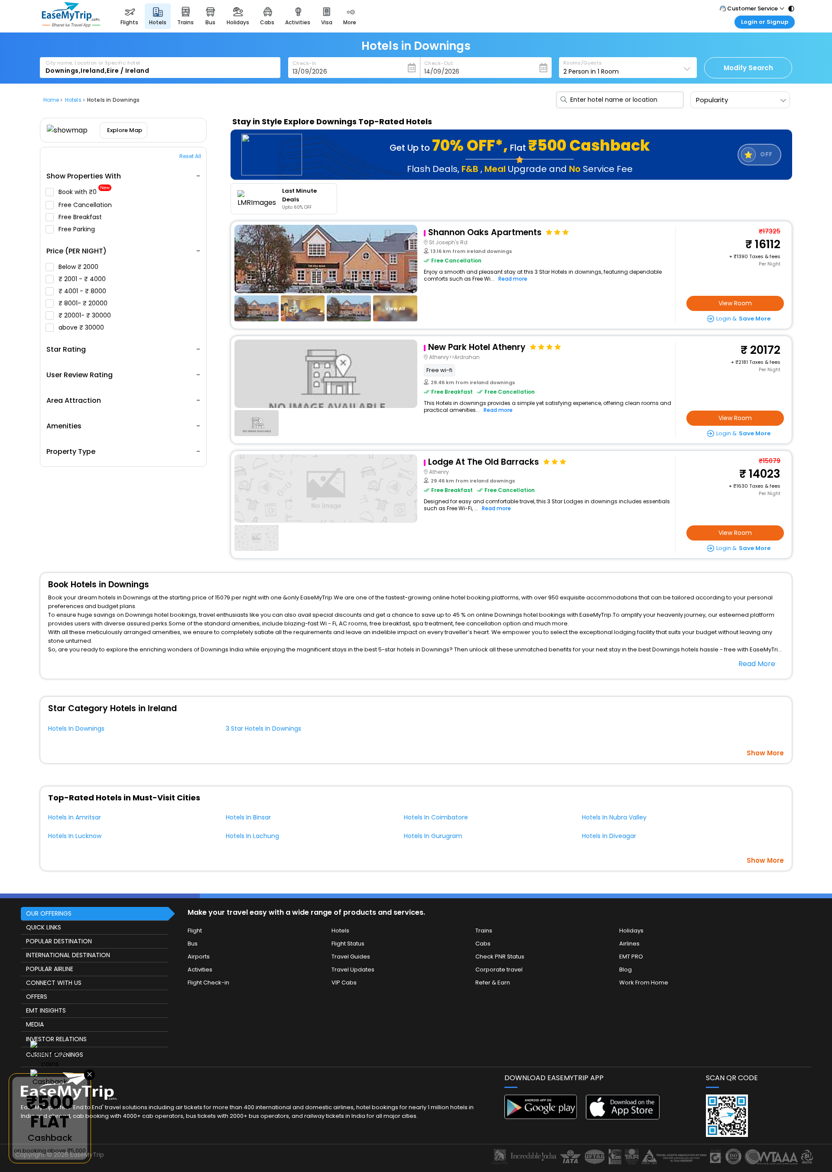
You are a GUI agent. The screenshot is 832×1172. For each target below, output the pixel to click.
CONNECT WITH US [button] (53, 982)
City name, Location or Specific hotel (93, 63)
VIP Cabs (344, 982)
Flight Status (348, 943)
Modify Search (748, 67)
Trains (483, 930)
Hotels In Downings (76, 728)
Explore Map (124, 130)
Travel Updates (353, 969)
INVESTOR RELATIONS (56, 1039)
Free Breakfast (81, 217)
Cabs (483, 943)
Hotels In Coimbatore (436, 817)
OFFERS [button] (36, 996)
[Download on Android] (541, 1117)
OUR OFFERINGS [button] (49, 913)
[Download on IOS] (623, 1117)
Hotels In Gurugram (433, 836)
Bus (193, 943)
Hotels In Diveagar (609, 836)
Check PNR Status (499, 956)
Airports (199, 956)
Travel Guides (351, 956)
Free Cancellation (86, 205)
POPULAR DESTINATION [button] (59, 941)
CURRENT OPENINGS (54, 1054)
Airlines (629, 943)
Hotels (340, 930)
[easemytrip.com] (71, 25)
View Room (735, 303)
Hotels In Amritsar (74, 817)
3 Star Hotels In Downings (263, 728)
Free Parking (77, 229)
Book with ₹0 (84, 192)
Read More (756, 664)
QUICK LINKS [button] (43, 927)
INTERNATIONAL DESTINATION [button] (68, 955)
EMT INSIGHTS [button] (46, 1010)
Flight (195, 930)
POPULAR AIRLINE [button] (49, 969)
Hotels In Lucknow (74, 836)
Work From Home (643, 982)
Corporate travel (499, 969)
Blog (625, 969)
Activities (200, 969)
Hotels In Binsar (248, 817)
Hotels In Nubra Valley (614, 817)
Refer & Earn (492, 982)
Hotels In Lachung (252, 836)
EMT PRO (631, 956)
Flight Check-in (208, 982)
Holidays (631, 930)
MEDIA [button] (35, 1024)
